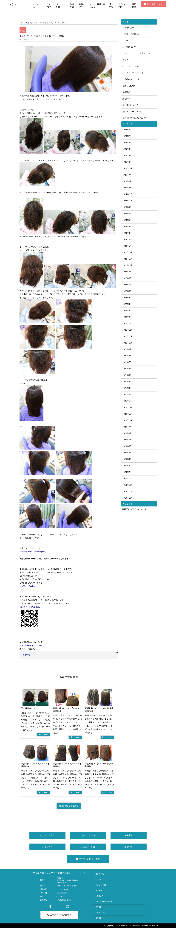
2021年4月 (127, 382)
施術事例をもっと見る (68, 806)
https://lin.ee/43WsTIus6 (30, 607)
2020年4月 (127, 459)
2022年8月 (127, 278)
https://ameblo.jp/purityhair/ (31, 645)
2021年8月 (127, 356)
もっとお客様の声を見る (97, 5)
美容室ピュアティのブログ (134, 509)
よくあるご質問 (123, 5)
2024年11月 (127, 194)
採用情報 (134, 5)
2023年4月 (127, 227)
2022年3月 (127, 311)
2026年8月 (127, 130)
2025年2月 (127, 188)
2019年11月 (127, 491)
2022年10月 (127, 265)
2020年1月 (127, 479)
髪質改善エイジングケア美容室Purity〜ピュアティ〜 (59, 873)
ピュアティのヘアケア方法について (137, 53)
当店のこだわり (129, 86)
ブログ (22, 28)
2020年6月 (127, 446)
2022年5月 (127, 298)
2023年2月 (127, 239)
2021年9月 (127, 349)
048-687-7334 (62, 893)
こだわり (49, 5)
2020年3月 (127, 466)
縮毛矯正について (130, 105)
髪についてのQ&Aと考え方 (134, 118)
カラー (125, 40)
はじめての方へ (38, 5)
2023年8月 (127, 214)
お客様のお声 (128, 28)
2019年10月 (127, 498)
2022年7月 (127, 285)
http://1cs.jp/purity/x (28, 586)
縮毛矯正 (22, 31)
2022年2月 (127, 317)
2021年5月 (127, 375)
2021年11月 (127, 336)
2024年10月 (127, 201)
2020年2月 (127, 472)
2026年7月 (127, 136)
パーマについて (129, 47)
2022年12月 (127, 252)
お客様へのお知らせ (131, 34)
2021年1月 (127, 401)
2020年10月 (127, 420)
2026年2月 (127, 162)
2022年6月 (127, 291)
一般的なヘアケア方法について (135, 79)
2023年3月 (127, 233)
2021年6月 (127, 369)
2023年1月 (127, 246)
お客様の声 (82, 5)
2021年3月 (127, 388)
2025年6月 (127, 181)
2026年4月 (127, 149)
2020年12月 (127, 407)
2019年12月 (127, 485)
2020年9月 (127, 427)
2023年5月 (127, 220)
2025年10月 (127, 168)
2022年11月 (127, 259)
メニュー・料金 (61, 5)
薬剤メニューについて (132, 112)
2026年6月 (127, 143)
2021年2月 (127, 395)
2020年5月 (127, 453)
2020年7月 (127, 440)
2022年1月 (127, 323)
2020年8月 (127, 433)
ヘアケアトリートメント (133, 73)
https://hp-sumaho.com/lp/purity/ (33, 552)
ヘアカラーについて (131, 66)
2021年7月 (127, 362)
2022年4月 (127, 304)
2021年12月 (127, 330)
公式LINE (60, 896)
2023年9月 (127, 207)
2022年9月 (127, 272)
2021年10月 (127, 343)
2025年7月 (127, 175)
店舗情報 (111, 5)
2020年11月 (127, 414)
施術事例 (72, 5)
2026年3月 (127, 155)
